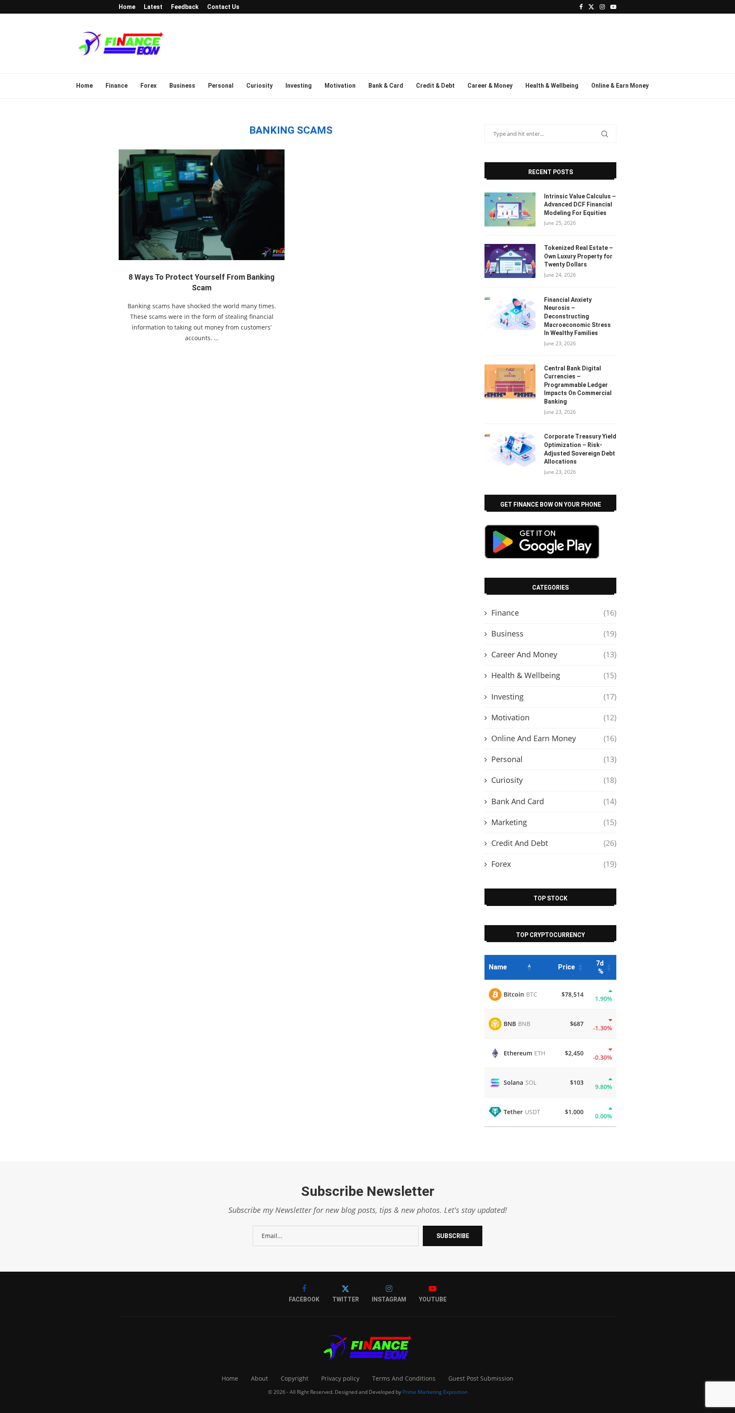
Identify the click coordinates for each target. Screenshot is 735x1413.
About (259, 1378)
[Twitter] (591, 7)
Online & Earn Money (620, 85)
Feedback (185, 6)
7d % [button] (600, 967)
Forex (148, 85)
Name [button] (498, 967)
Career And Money (553, 654)
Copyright (294, 1378)
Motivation (340, 85)
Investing (298, 85)
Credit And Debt (553, 843)
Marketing (553, 822)
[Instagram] (602, 7)
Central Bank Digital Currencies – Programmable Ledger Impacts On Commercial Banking (578, 385)
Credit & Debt (435, 85)
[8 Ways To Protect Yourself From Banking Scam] (202, 204)
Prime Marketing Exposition (434, 1392)
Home (127, 6)
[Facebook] (581, 7)
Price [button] (566, 967)
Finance (116, 85)
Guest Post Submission (480, 1378)
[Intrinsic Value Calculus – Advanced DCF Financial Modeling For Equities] (510, 209)
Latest (153, 6)
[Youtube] (613, 7)
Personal (221, 85)
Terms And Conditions (404, 1378)
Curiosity (259, 85)
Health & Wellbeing (551, 85)
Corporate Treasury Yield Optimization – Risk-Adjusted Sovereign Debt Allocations (580, 449)
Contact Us (223, 6)
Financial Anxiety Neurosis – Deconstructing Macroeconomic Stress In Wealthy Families (577, 316)
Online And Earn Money (553, 738)
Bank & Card (385, 85)
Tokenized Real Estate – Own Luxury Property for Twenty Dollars (578, 256)
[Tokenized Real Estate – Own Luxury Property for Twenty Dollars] (510, 261)
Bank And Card (553, 801)
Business (182, 85)
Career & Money (490, 85)
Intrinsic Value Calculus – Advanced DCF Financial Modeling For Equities (580, 204)
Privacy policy (340, 1378)
